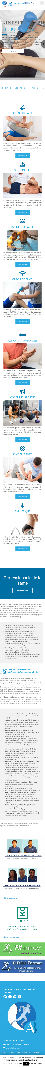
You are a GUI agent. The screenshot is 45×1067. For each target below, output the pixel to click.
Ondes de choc (22, 279)
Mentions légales (9, 1052)
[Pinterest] (14, 996)
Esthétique (22, 511)
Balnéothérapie (22, 227)
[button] (22, 155)
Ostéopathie (22, 170)
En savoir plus (35, 1063)
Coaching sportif (22, 397)
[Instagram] (19, 996)
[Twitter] (5, 996)
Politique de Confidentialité (28, 1052)
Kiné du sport (22, 454)
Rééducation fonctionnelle (22, 341)
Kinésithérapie (22, 113)
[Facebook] (10, 996)
